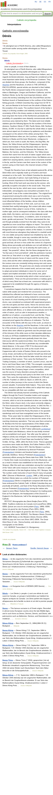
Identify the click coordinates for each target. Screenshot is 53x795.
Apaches (5, 85)
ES (45, 2)
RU (36, 2)
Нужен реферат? (19, 545)
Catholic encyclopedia (26, 20)
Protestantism (8, 452)
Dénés (5, 593)
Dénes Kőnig (7, 623)
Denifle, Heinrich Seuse (39, 548)
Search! (48, 14)
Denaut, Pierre (12, 548)
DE (40, 2)
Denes (5, 574)
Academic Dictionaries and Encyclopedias (21, 9)
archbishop (45, 429)
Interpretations (14, 24)
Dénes (5, 559)
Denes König (7, 630)
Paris (37, 506)
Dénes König (7, 645)
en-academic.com (9, 4)
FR (49, 2)
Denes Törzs (7, 660)
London (29, 475)
